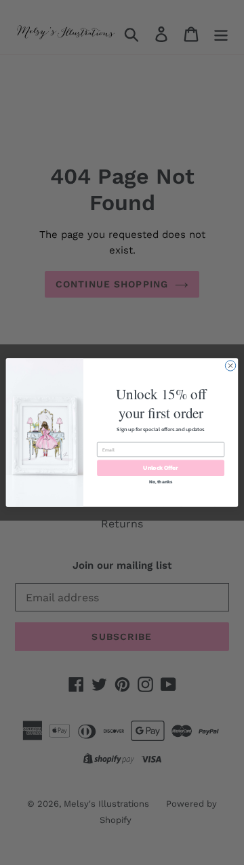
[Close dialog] (230, 366)
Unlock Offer (160, 467)
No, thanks (161, 481)
